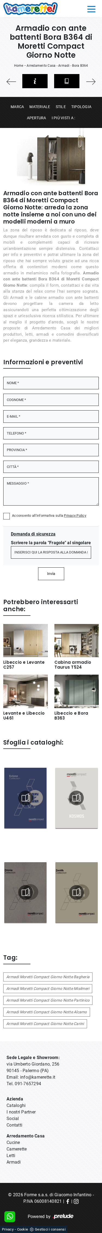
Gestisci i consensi (50, 1229)
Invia (51, 573)
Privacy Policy (75, 515)
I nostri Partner (21, 1112)
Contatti (14, 1125)
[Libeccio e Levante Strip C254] (91, 82)
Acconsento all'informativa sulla (49, 515)
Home (18, 66)
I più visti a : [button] (63, 118)
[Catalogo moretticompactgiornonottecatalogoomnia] (25, 892)
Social (13, 1118)
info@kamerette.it (37, 1077)
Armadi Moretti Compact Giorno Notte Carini (45, 1023)
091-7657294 (28, 1083)
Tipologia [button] (81, 107)
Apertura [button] (36, 118)
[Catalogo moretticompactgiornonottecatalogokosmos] (76, 798)
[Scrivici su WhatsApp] (9, 1216)
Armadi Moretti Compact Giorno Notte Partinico (47, 1000)
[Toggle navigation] (91, 9)
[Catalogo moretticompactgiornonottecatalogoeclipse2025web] (25, 798)
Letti (11, 1155)
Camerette (17, 1149)
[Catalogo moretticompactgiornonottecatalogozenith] (76, 892)
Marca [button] (17, 107)
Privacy (8, 1229)
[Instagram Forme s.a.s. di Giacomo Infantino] (76, 1201)
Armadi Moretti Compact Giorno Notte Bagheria (47, 977)
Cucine (13, 1142)
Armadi (64, 66)
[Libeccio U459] (11, 82)
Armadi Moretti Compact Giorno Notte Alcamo (46, 1012)
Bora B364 (80, 66)
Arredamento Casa (41, 66)
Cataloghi (16, 1105)
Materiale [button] (39, 107)
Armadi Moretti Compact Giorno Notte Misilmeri (47, 988)
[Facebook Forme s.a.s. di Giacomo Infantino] (67, 1201)
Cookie (22, 1229)
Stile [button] (61, 107)
